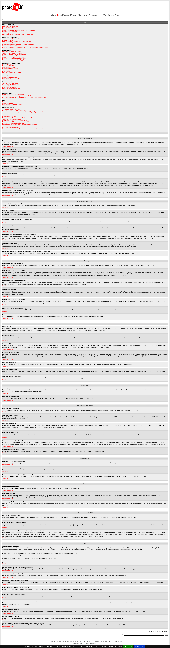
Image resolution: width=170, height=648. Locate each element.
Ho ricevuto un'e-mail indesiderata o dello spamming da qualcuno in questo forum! (24, 97)
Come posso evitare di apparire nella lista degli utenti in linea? (19, 30)
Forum (60, 15)
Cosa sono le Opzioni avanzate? (11, 78)
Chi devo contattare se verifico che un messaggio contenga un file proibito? (22, 129)
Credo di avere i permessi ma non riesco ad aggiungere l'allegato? (20, 124)
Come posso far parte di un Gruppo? (12, 88)
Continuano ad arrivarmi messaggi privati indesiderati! (16, 96)
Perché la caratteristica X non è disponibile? (14, 110)
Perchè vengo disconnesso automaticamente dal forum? (17, 29)
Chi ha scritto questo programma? (11, 109)
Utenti (87, 15)
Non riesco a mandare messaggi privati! (13, 94)
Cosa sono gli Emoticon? (9, 67)
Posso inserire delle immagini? (10, 68)
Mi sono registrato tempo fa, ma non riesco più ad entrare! (17, 34)
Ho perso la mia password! (9, 31)
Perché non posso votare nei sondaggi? (13, 60)
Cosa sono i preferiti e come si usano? (12, 104)
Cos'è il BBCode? (7, 64)
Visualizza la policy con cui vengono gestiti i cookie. (85, 643)
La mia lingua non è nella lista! (10, 43)
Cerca (81, 15)
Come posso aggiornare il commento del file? (14, 120)
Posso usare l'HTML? (8, 66)
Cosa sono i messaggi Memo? (10, 71)
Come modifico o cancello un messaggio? (13, 53)
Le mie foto (74, 15)
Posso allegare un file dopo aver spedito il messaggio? (17, 118)
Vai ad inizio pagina (7, 146)
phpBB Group (42, 517)
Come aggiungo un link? (9, 103)
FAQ (101, 15)
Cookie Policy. (139, 646)
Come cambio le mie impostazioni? (11, 39)
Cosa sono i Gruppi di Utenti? (10, 87)
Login (118, 15)
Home (54, 15)
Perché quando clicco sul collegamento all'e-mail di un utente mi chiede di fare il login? (25, 47)
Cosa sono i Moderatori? (9, 86)
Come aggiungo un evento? (9, 77)
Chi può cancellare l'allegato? (10, 126)
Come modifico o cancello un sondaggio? (13, 57)
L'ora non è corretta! (7, 40)
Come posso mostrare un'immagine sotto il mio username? (18, 44)
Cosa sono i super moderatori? (10, 84)
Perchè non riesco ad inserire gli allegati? (13, 123)
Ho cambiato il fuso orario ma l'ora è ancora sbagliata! (16, 41)
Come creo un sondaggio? (9, 56)
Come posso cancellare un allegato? (12, 119)
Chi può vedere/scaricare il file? (10, 127)
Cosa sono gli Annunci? (8, 70)
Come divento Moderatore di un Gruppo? (13, 90)
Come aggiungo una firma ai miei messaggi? (14, 54)
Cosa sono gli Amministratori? (10, 83)
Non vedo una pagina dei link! (10, 102)
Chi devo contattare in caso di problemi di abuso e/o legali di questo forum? (22, 112)
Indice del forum (6, 19)
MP (106, 15)
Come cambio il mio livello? (9, 46)
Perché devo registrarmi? (9, 27)
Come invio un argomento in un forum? (12, 51)
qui (104, 330)
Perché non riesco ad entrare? (10, 26)
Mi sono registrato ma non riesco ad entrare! (14, 33)
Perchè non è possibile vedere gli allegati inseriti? (15, 122)
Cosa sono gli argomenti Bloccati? (11, 72)
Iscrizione (111, 15)
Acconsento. (127, 646)
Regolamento (94, 15)
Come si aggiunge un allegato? (10, 116)
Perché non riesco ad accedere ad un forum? (14, 58)
